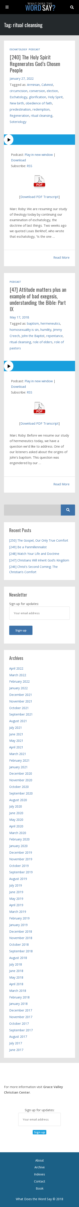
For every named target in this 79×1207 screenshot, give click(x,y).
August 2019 (18, 879)
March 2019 (17, 911)
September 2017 (21, 1030)
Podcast (34, 49)
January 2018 (18, 1004)
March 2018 (17, 991)
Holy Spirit (55, 97)
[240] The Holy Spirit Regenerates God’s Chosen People (35, 63)
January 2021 (18, 767)
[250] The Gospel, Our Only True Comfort (38, 540)
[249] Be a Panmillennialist (28, 547)
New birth (17, 103)
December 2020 (20, 773)
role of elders (42, 342)
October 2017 (19, 1023)
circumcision (18, 91)
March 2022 (17, 675)
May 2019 (16, 898)
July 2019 (15, 885)
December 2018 (20, 931)
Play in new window (39, 154)
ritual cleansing (41, 115)
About (39, 1160)
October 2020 (19, 787)
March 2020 (17, 833)
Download (18, 160)
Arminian (33, 85)
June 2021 (16, 734)
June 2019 (16, 892)
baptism (33, 323)
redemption (41, 109)
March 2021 (17, 754)
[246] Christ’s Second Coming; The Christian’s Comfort (33, 569)
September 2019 (21, 872)
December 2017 (20, 1010)
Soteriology (18, 122)
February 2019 (19, 918)
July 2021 (15, 727)
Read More (61, 257)
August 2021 (18, 721)
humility (45, 330)
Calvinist (47, 85)
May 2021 (16, 740)
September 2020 (21, 793)
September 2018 (21, 951)
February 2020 (19, 839)
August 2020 (18, 800)
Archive (39, 1167)
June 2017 (16, 1050)
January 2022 (18, 688)
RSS (29, 166)
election (52, 91)
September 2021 (21, 714)
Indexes (39, 1174)
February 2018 (19, 997)
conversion (37, 91)
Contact (39, 1181)
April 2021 (16, 747)
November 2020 (20, 780)
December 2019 (20, 852)
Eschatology (18, 49)
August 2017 (18, 1036)
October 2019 (19, 866)
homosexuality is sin (24, 330)
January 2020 (18, 846)
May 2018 (16, 977)
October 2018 (19, 944)
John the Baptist (33, 336)
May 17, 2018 (19, 317)
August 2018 (18, 958)
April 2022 (16, 668)
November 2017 (20, 1017)
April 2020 (16, 826)
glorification (37, 97)
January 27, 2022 (22, 78)
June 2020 (16, 813)
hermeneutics (50, 323)
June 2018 (16, 971)
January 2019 (18, 925)
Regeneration (19, 115)
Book (39, 1188)
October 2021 (19, 708)
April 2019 (16, 905)
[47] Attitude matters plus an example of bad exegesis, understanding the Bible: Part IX (38, 299)
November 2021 (20, 701)
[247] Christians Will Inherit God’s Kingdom (39, 560)
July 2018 (15, 964)
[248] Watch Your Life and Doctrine (34, 554)
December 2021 (20, 695)
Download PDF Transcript (39, 196)
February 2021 (19, 760)
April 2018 (16, 984)
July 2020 (15, 806)
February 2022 (19, 681)
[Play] (39, 139)
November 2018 (20, 938)
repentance (54, 336)
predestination (20, 109)
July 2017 (15, 1043)
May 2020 (16, 819)
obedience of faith (39, 103)
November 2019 (20, 859)
